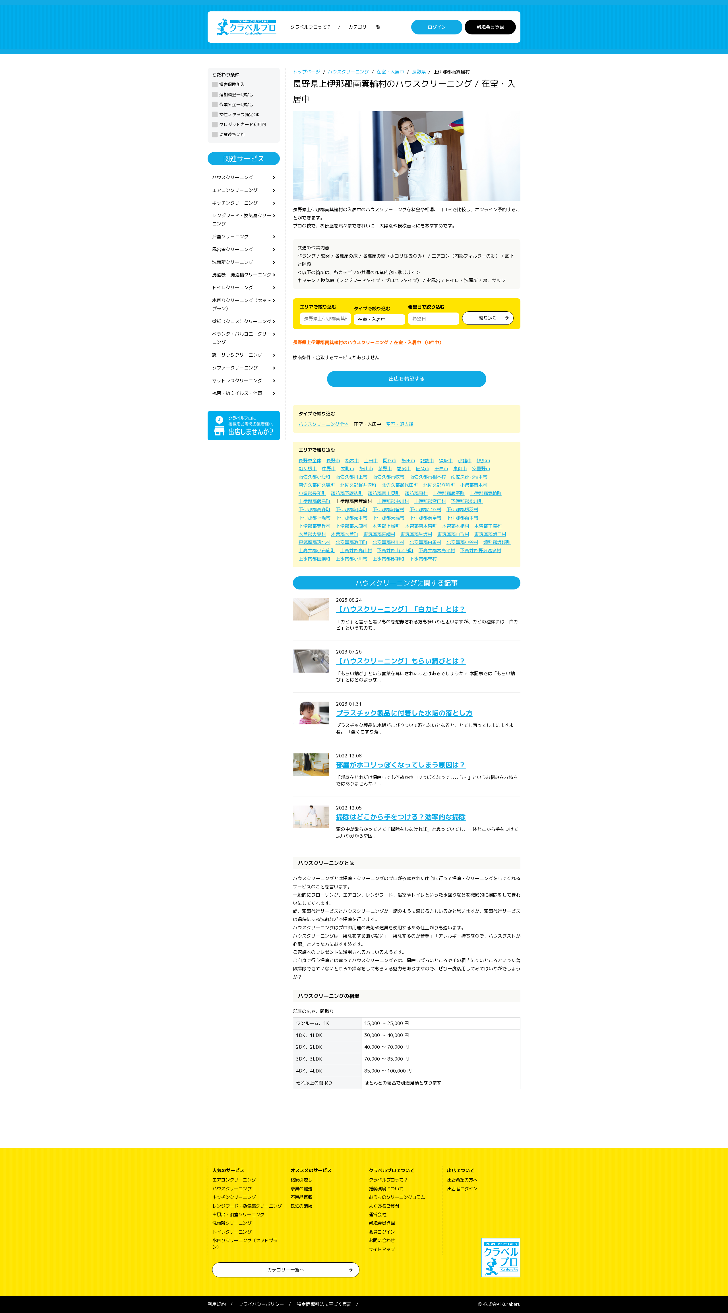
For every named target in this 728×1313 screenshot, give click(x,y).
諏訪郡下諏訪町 (347, 493)
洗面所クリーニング (232, 262)
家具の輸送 (301, 1188)
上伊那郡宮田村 (430, 501)
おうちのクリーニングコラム (397, 1197)
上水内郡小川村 (351, 559)
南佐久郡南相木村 (428, 477)
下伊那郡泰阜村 (425, 518)
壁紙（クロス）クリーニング (241, 321)
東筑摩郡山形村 (453, 534)
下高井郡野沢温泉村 (480, 550)
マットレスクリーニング (237, 380)
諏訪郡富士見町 (384, 493)
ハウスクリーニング (232, 177)
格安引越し (301, 1180)
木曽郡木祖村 (455, 526)
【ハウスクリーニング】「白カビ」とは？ (401, 609)
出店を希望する (407, 378)
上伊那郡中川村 (393, 501)
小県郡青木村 (473, 485)
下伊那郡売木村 (351, 518)
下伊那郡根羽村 (462, 509)
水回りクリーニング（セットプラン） (241, 304)
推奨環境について (386, 1188)
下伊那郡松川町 (467, 501)
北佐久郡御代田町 (400, 485)
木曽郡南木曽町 (421, 526)
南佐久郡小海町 (314, 477)
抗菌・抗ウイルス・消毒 (237, 393)
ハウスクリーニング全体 (324, 424)
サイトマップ (382, 1249)
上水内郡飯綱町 (388, 559)
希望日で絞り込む (426, 307)
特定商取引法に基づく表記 (324, 1304)
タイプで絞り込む (372, 308)
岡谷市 (389, 460)
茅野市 (385, 468)
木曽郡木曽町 (344, 534)
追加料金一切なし (236, 95)
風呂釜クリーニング (232, 249)
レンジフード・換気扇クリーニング (241, 219)
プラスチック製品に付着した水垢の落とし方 (404, 713)
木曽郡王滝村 (488, 526)
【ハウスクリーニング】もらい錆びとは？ (401, 661)
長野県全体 (310, 460)
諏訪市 (427, 460)
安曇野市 (481, 468)
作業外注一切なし (236, 105)
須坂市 (446, 460)
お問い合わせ (382, 1240)
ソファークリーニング (235, 368)
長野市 (333, 460)
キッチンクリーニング (235, 203)
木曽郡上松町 (386, 526)
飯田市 (408, 460)
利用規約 (217, 1304)
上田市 (371, 460)
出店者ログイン (462, 1188)
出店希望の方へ (462, 1180)
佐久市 (422, 468)
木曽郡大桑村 (312, 534)
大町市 (347, 468)
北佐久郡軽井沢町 (358, 485)
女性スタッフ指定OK (239, 115)
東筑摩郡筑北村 (314, 542)
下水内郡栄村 (423, 559)
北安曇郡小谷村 (462, 542)
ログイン (437, 27)
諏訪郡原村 (416, 493)
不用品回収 (301, 1197)
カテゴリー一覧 (364, 27)
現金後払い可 (232, 134)
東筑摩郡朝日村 (490, 534)
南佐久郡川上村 (351, 477)
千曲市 (441, 468)
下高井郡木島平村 (437, 550)
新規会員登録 (490, 27)
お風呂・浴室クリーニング (238, 1214)
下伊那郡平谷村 (425, 509)
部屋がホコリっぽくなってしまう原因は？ (401, 765)
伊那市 (483, 460)
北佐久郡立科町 (439, 485)
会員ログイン (382, 1232)
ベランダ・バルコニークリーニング (241, 338)
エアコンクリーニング (235, 190)
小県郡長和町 (312, 493)
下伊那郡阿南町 (351, 509)
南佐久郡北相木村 (469, 477)
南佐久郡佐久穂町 (317, 485)
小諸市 (464, 460)
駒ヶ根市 (308, 468)
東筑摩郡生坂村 (416, 534)
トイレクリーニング (232, 287)
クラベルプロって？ (310, 27)
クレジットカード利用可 (242, 125)
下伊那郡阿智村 (388, 509)
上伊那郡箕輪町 (486, 493)
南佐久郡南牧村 (388, 477)
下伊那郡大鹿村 (351, 526)
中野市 (329, 468)
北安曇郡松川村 (388, 542)
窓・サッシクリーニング (237, 355)
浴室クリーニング (230, 236)
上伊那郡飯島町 (314, 501)
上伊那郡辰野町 (449, 493)
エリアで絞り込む (318, 307)
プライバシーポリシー (261, 1304)
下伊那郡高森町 (314, 509)
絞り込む (488, 318)
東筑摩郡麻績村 (379, 534)
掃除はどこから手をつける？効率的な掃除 (401, 817)
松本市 (352, 460)
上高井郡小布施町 (317, 550)
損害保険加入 (232, 84)
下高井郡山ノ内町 (395, 550)
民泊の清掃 (301, 1206)
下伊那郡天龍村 (388, 518)
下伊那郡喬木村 (462, 518)
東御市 (460, 468)
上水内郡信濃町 (314, 559)
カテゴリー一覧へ (286, 1270)
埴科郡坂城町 (497, 542)
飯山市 (366, 468)
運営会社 (377, 1214)
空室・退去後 (399, 424)
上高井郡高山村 (356, 550)
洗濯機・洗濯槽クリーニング (241, 275)
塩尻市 (404, 468)
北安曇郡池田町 (351, 542)
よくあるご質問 (384, 1206)
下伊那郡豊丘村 (314, 526)
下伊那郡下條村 (314, 518)
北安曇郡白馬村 (425, 542)
